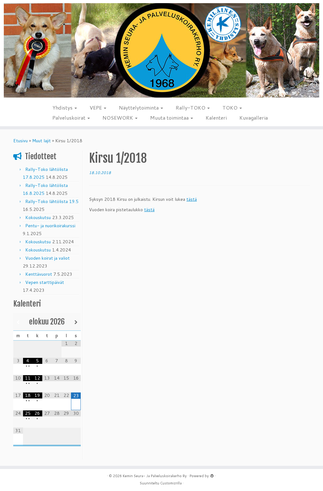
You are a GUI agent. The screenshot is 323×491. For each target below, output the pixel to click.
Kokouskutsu (38, 217)
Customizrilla (171, 483)
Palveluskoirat (69, 117)
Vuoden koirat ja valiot (47, 258)
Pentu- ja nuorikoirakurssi (50, 226)
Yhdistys (63, 107)
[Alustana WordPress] (212, 474)
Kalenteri (216, 117)
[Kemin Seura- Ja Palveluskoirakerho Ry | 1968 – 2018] (161, 50)
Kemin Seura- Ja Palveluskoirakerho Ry (155, 475)
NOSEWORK (118, 117)
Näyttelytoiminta (139, 107)
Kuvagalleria (253, 117)
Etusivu (20, 141)
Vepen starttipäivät (44, 282)
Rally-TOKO (191, 107)
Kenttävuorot (38, 274)
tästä (191, 199)
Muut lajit (41, 141)
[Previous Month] (18, 322)
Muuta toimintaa (170, 117)
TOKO (230, 107)
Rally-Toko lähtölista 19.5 (52, 201)
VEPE (96, 107)
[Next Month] (76, 322)
